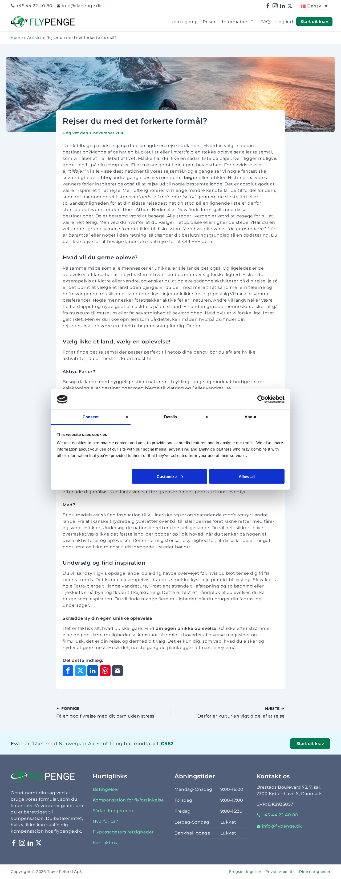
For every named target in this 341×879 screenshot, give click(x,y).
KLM (67, 750)
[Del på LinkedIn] (92, 670)
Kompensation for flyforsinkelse (128, 800)
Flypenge (21, 19)
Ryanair (76, 750)
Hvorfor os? (105, 821)
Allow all (247, 476)
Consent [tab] (91, 417)
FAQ (265, 21)
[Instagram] (275, 6)
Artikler (34, 37)
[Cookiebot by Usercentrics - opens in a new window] (261, 399)
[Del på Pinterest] (105, 670)
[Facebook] (268, 6)
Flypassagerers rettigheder (123, 832)
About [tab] (250, 417)
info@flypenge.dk (82, 5)
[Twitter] (290, 6)
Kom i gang (183, 21)
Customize (167, 476)
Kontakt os (105, 842)
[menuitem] (314, 6)
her (29, 805)
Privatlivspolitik (280, 872)
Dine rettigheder (314, 872)
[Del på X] (80, 670)
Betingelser (106, 789)
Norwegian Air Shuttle (87, 743)
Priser (209, 21)
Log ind (284, 21)
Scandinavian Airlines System (95, 750)
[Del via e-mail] (117, 670)
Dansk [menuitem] (314, 6)
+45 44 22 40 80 (34, 5)
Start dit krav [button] (314, 21)
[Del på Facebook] (68, 670)
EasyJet (78, 750)
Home (17, 37)
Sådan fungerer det (115, 810)
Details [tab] (170, 417)
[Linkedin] (282, 6)
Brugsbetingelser (245, 872)
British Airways (84, 750)
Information (235, 21)
